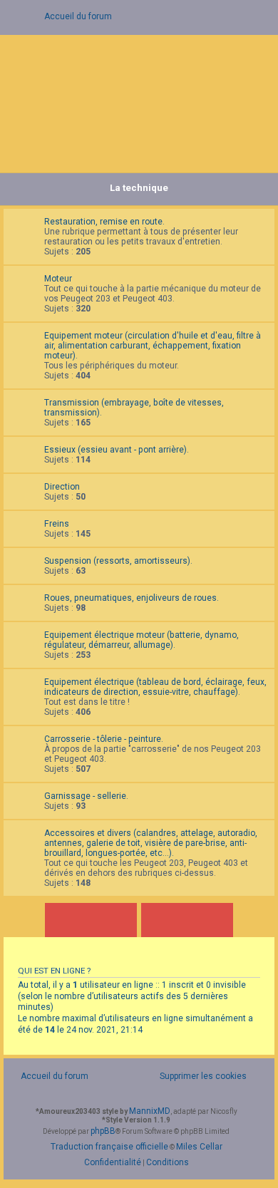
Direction (62, 487)
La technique (139, 187)
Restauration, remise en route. (104, 222)
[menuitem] (195, 1076)
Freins (56, 524)
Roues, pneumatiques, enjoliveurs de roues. (131, 598)
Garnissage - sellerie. (86, 796)
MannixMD (149, 1111)
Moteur (58, 279)
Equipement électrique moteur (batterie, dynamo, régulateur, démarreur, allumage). (141, 640)
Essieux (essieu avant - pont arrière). (116, 450)
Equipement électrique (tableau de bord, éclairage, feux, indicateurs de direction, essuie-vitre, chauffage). (155, 687)
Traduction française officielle (109, 1147)
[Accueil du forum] (139, 100)
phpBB (103, 1131)
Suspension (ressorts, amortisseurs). (118, 561)
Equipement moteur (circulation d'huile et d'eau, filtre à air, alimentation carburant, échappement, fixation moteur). (152, 346)
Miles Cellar (199, 1147)
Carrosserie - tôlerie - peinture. (103, 739)
